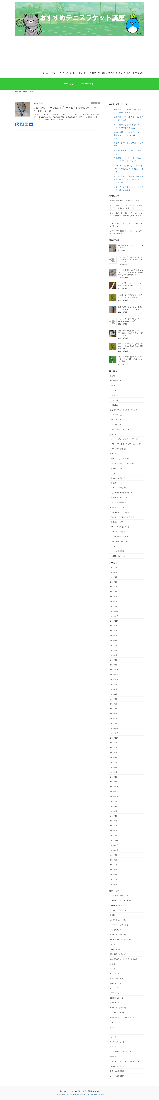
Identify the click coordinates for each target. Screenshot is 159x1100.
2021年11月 (114, 616)
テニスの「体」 (117, 424)
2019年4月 (114, 767)
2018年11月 (114, 792)
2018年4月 (114, 821)
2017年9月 (114, 855)
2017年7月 (114, 865)
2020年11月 (114, 675)
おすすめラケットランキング (122, 493)
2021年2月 (114, 660)
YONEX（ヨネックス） (119, 488)
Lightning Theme (78, 1094)
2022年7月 (114, 577)
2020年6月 (114, 699)
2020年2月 (114, 718)
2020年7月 (114, 694)
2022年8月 (114, 572)
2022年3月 (114, 597)
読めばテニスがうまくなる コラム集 (123, 410)
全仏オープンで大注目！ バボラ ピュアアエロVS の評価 (126, 232)
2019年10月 (114, 738)
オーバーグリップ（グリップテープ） (125, 439)
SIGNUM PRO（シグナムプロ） (123, 536)
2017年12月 (114, 840)
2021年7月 (114, 636)
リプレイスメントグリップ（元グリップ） (126, 444)
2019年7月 (114, 753)
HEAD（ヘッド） (117, 483)
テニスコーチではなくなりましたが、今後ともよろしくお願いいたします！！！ (126, 207)
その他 (113, 385)
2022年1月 (114, 606)
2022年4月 (114, 592)
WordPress (66, 1094)
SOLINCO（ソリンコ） (120, 541)
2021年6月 (114, 640)
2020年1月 (114, 723)
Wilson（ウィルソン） (119, 497)
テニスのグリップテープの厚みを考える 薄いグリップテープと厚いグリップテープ (128, 179)
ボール (113, 390)
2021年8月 (114, 631)
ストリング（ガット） (118, 507)
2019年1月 (114, 782)
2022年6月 (114, 582)
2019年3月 (114, 772)
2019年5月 (114, 762)
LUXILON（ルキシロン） (120, 527)
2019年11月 (114, 733)
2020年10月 (114, 679)
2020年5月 (114, 704)
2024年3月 (114, 567)
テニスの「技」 (117, 420)
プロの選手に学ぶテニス (120, 429)
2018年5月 (114, 816)
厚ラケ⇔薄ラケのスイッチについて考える (125, 201)
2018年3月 (114, 826)
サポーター (115, 395)
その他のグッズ (115, 380)
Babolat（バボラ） (118, 468)
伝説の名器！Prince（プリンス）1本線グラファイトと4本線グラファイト (128, 135)
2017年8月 (114, 860)
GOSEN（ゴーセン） (119, 556)
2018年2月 (114, 831)
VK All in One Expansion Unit (95, 1094)
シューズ (114, 400)
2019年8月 (114, 748)
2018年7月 (114, 806)
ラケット (95, 103)
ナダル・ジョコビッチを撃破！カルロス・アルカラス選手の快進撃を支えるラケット (130, 346)
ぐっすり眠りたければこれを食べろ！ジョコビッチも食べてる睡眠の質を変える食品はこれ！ (126, 215)
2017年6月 (114, 870)
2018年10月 (114, 796)
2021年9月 (114, 626)
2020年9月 (114, 684)
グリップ (113, 434)
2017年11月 (114, 845)
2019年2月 (114, 777)
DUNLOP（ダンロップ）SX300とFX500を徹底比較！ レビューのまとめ (128, 169)
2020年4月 (114, 709)
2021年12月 (114, 611)
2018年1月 (114, 835)
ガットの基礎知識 (117, 551)
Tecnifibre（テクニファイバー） (123, 463)
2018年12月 (114, 787)
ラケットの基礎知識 (118, 502)
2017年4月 (114, 879)
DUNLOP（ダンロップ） (120, 459)
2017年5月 (114, 874)
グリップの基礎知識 (118, 449)
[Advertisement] (79, 52)
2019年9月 (114, 743)
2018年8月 (114, 801)
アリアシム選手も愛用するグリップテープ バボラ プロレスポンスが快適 (130, 359)
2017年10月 (114, 850)
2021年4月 (114, 650)
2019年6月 (114, 757)
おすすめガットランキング (121, 512)
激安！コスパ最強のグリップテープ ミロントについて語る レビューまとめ (130, 333)
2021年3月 (114, 655)
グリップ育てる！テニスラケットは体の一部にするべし (126, 224)
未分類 (112, 376)
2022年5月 (114, 587)
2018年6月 (114, 811)
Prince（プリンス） (118, 478)
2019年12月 (114, 728)
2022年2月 (114, 601)
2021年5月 (114, 645)
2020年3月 (114, 714)
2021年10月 (114, 621)
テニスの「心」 (117, 415)
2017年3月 (114, 884)
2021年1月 (114, 665)
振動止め (114, 405)
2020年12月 (114, 670)
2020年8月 (114, 689)
